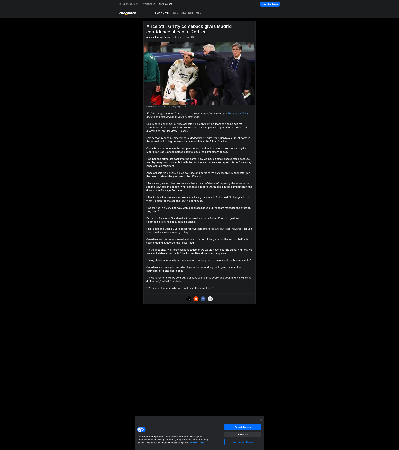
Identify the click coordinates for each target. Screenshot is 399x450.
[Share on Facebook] (203, 298)
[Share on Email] (210, 298)
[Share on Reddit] (195, 298)
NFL (175, 13)
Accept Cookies (243, 427)
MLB (199, 13)
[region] (199, 433)
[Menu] (147, 13)
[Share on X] (188, 298)
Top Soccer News (238, 113)
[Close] (261, 420)
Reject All (243, 434)
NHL (191, 13)
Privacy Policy (197, 442)
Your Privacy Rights (243, 442)
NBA (183, 13)
